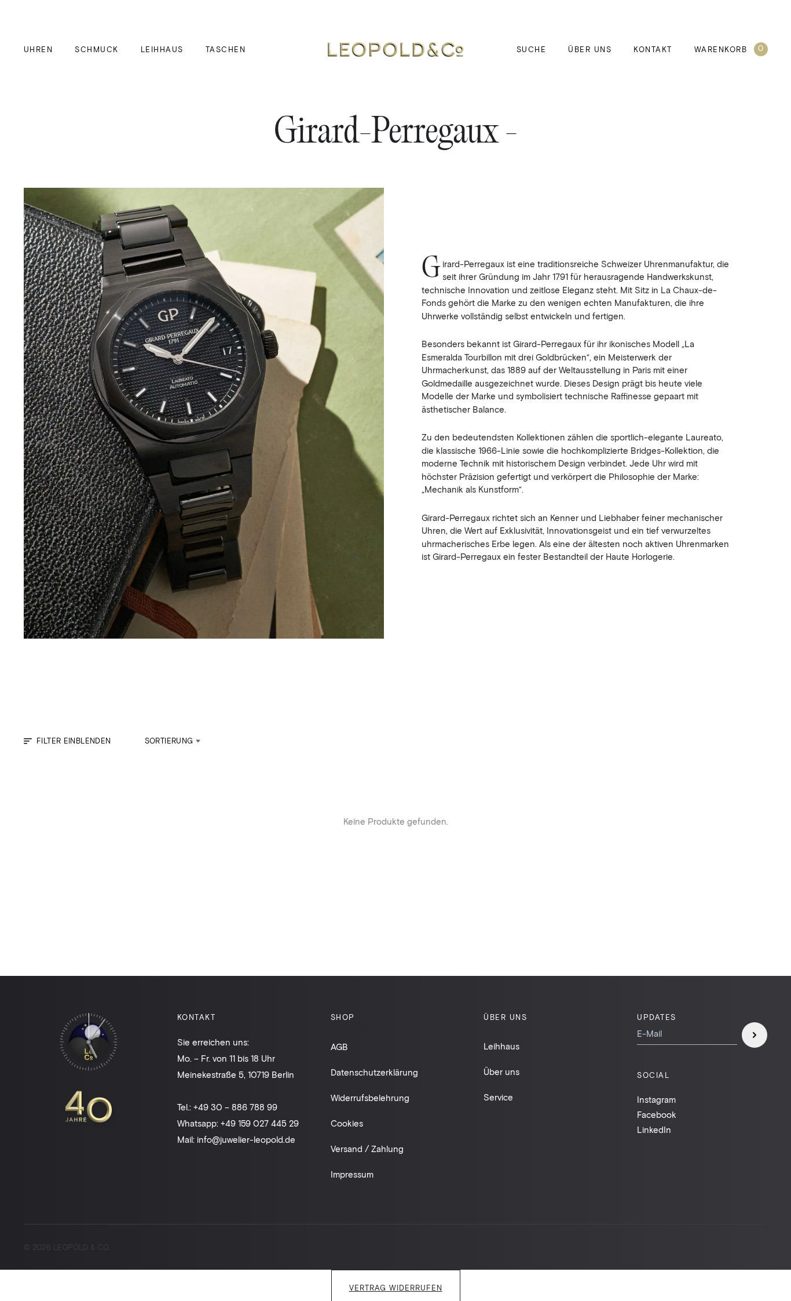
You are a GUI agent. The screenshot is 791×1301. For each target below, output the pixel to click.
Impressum (352, 1174)
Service (498, 1097)
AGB (339, 1046)
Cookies (347, 1123)
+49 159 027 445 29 (260, 1123)
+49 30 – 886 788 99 (235, 1107)
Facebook (656, 1114)
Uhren (38, 49)
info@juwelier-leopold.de (246, 1139)
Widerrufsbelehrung (370, 1097)
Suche (532, 49)
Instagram (656, 1099)
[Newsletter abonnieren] (754, 1035)
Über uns (589, 49)
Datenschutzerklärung (374, 1072)
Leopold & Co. (396, 49)
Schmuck (97, 49)
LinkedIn (654, 1129)
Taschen (226, 49)
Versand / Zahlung (367, 1148)
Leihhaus (162, 49)
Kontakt (652, 49)
